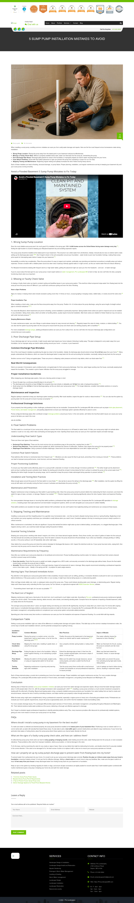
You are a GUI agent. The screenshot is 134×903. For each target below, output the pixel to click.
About (53, 23)
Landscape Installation (56, 883)
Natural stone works (55, 889)
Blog (81, 23)
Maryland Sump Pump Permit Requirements (26, 779)
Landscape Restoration (56, 886)
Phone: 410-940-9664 (97, 872)
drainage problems (54, 414)
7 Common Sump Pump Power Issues (24, 777)
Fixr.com (89, 597)
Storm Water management (57, 877)
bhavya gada (16, 143)
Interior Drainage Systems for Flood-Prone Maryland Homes (31, 783)
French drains (15, 410)
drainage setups (30, 330)
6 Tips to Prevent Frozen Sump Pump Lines (26, 781)
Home (47, 23)
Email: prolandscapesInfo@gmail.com (102, 877)
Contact (75, 23)
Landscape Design (55, 880)
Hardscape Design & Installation (59, 862)
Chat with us (32, 24)
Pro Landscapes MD (81, 272)
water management (68, 272)
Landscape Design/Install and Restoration (62, 865)
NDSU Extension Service (86, 584)
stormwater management (28, 410)
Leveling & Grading (55, 874)
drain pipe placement (115, 407)
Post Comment (18, 832)
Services (66, 23)
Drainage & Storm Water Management (61, 871)
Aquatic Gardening (55, 868)
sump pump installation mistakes (44, 687)
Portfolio (59, 23)
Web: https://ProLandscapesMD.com (101, 882)
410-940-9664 (116, 29)
